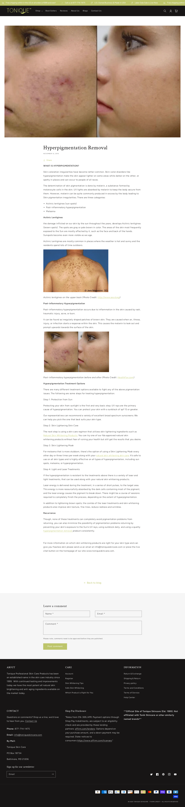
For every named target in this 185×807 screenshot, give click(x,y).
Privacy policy (130, 683)
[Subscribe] (53, 774)
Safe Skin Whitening (74, 688)
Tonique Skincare (141, 802)
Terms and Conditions (134, 688)
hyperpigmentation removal (58, 531)
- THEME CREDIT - (155, 802)
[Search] (165, 11)
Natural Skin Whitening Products (60, 435)
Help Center (129, 697)
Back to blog (94, 582)
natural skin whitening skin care (112, 455)
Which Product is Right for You (79, 693)
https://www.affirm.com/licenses (94, 740)
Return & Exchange (132, 674)
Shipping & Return (132, 678)
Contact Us (31, 721)
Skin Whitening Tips (74, 683)
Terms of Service (131, 693)
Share (49, 160)
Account (69, 674)
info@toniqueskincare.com (28, 735)
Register (69, 678)
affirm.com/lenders (85, 728)
